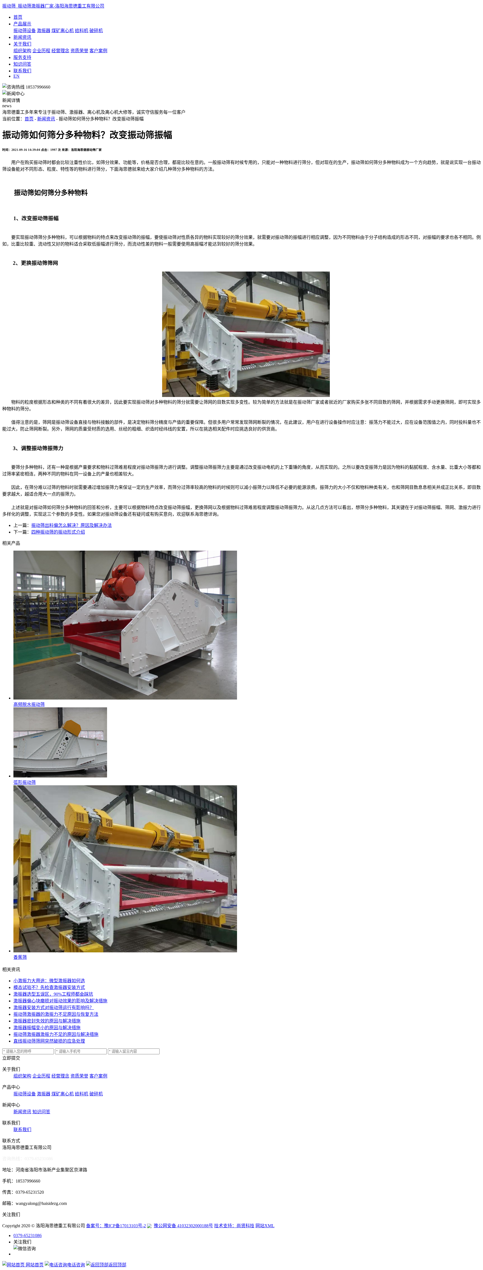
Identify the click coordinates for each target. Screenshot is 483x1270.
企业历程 (41, 50)
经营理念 (60, 50)
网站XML (264, 1225)
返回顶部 (117, 1264)
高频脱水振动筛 (29, 704)
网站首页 (34, 1264)
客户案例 (98, 50)
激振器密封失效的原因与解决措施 (46, 1021)
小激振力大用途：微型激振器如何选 (49, 980)
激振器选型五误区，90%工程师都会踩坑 (53, 994)
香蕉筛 (20, 957)
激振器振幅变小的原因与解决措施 (46, 1027)
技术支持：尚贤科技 (234, 1225)
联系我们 (22, 70)
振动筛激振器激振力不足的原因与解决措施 (55, 1034)
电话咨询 (76, 1264)
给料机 (81, 30)
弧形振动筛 (24, 782)
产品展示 (22, 24)
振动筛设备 (24, 30)
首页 (17, 17)
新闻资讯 (22, 37)
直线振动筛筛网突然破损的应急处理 (49, 1041)
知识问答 (22, 64)
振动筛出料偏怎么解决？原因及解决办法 (71, 525)
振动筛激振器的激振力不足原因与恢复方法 (55, 1014)
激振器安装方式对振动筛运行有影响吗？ (53, 1007)
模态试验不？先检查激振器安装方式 (49, 987)
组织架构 (22, 50)
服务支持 (22, 57)
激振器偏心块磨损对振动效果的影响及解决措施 (60, 1000)
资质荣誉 (79, 50)
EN (16, 76)
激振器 (43, 30)
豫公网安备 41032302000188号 (183, 1225)
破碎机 (96, 30)
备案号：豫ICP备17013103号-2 (116, 1225)
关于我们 (22, 44)
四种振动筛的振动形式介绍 (58, 532)
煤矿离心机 (62, 30)
